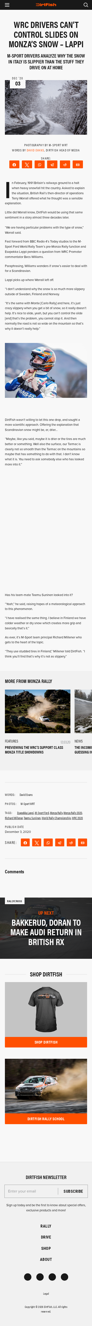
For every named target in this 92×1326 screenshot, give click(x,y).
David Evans (35, 150)
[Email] (78, 164)
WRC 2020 (77, 817)
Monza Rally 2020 (73, 812)
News (79, 741)
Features (11, 741)
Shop (46, 1248)
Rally (45, 1226)
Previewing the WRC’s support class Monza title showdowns (34, 749)
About (46, 1259)
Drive (46, 1237)
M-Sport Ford (42, 812)
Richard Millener (14, 817)
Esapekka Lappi (25, 812)
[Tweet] (27, 164)
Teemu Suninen (32, 817)
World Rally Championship (56, 817)
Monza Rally (56, 812)
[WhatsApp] (40, 164)
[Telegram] (52, 164)
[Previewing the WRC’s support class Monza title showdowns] (37, 711)
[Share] (14, 164)
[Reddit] (65, 164)
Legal (46, 1293)
